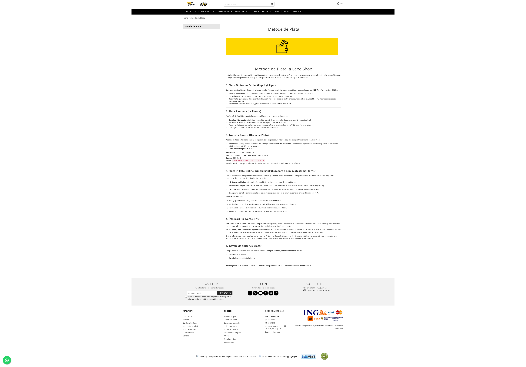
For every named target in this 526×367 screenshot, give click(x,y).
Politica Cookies (189, 329)
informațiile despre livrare (300, 265)
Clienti (228, 311)
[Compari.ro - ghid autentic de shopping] (324, 356)
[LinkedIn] (270, 293)
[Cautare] (272, 4)
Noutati (186, 319)
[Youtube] (260, 293)
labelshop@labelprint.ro (318, 290)
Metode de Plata (197, 18)
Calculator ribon (230, 339)
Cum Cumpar (188, 332)
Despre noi (187, 316)
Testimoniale (229, 342)
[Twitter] (265, 293)
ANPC (226, 336)
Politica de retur (230, 326)
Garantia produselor (232, 323)
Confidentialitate (190, 323)
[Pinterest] (255, 293)
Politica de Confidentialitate (213, 299)
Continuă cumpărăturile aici (269, 265)
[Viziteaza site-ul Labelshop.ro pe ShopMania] (308, 356)
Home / (186, 18)
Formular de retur (231, 329)
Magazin (188, 311)
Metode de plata (230, 316)
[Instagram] (276, 293)
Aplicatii (297, 11)
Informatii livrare (231, 319)
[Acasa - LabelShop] (196, 4)
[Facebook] (250, 293)
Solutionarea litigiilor (232, 332)
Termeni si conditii (190, 326)
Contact (186, 336)
